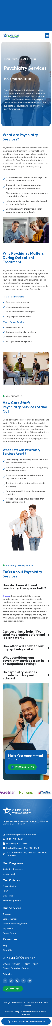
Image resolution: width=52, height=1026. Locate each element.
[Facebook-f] (5, 980)
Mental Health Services (24, 58)
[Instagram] (11, 980)
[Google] (17, 980)
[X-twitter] (23, 980)
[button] (47, 35)
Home (7, 58)
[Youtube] (29, 980)
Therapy (7, 596)
